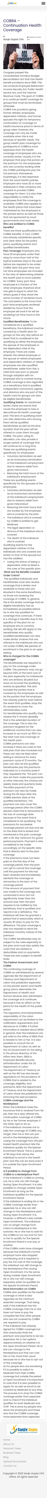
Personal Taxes (12, 1448)
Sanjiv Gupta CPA (13, 39)
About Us (8, 1444)
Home (6, 1439)
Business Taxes (12, 1452)
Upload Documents (14, 1461)
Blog (6, 1457)
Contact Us (9, 1465)
